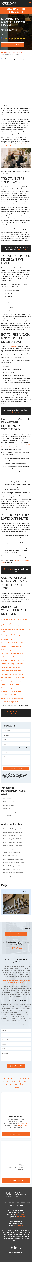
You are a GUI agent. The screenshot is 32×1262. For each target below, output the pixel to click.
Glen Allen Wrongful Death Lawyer (11, 681)
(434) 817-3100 (16, 9)
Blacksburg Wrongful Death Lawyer (12, 653)
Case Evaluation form (19, 713)
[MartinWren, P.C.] (8, 3)
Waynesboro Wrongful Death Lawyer (12, 698)
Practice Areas (21, 1202)
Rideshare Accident (8, 805)
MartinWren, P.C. (20, 1252)
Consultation (12, 44)
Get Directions (15, 1134)
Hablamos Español (16, 12)
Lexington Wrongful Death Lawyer (13, 849)
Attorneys (12, 1202)
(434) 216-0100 (23, 1124)
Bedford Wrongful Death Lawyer (11, 650)
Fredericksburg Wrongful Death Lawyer (13, 677)
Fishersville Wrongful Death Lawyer (12, 674)
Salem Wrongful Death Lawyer (10, 695)
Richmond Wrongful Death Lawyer (11, 688)
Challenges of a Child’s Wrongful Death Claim (15, 635)
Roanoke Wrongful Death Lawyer (11, 691)
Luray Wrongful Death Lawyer (10, 684)
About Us (4, 1202)
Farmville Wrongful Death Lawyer (11, 671)
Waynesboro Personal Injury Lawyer (13, 52)
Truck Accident (7, 815)
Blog (28, 1202)
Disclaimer (18, 1257)
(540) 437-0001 (18, 1172)
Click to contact (9, 569)
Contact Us (15, 934)
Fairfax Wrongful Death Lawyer (10, 667)
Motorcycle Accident (9, 802)
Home (2, 52)
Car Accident (7, 798)
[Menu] (29, 3)
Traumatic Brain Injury (9, 812)
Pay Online (20, 1205)
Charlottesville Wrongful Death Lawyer (13, 660)
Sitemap (13, 1257)
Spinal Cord (6, 808)
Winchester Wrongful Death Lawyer (12, 702)
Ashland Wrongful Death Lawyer (11, 646)
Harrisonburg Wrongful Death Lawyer (12, 664)
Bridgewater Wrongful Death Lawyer (12, 657)
